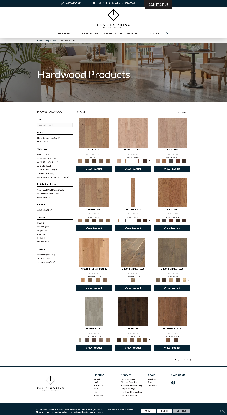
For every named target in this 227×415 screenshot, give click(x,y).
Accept (148, 411)
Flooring (64, 33)
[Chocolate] (145, 161)
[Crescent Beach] (125, 339)
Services (131, 33)
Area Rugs (98, 395)
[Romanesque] (105, 280)
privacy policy (55, 412)
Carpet (97, 379)
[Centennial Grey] (94, 312)
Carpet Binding (128, 388)
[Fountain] (94, 133)
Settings (181, 411)
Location (154, 33)
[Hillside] (87, 161)
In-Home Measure (129, 395)
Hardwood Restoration (131, 392)
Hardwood (54, 41)
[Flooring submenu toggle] (75, 34)
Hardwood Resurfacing (131, 385)
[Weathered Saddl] (175, 339)
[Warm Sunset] (172, 312)
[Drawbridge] (178, 280)
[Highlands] (97, 280)
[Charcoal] (132, 161)
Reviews (151, 382)
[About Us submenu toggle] (121, 34)
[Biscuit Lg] (133, 133)
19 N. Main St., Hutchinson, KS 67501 (116, 3)
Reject (164, 411)
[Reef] (145, 339)
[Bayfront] (133, 312)
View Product (94, 168)
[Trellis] (108, 161)
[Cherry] (139, 161)
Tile (95, 392)
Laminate (98, 382)
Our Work (152, 385)
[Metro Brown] (94, 339)
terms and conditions (77, 412)
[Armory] (172, 252)
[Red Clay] (108, 339)
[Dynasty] (184, 280)
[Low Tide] (132, 339)
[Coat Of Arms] (94, 252)
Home (39, 41)
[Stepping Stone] (101, 161)
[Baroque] (133, 252)
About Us (110, 33)
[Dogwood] (87, 339)
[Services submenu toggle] (142, 34)
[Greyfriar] (90, 280)
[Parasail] (139, 339)
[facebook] (173, 383)
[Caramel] (125, 161)
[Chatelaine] (171, 280)
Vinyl (96, 388)
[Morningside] (101, 339)
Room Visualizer (128, 379)
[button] (167, 33)
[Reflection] (94, 161)
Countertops (89, 33)
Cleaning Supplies (129, 382)
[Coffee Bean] (145, 220)
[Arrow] (164, 280)
